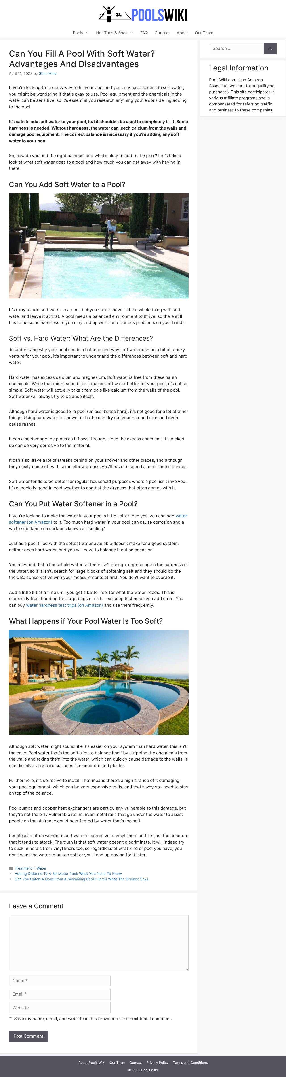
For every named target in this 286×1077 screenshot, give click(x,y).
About (182, 32)
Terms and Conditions (190, 1062)
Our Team (204, 32)
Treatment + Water (30, 868)
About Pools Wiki (91, 1062)
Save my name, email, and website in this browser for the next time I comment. (93, 1018)
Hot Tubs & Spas (111, 32)
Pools (78, 32)
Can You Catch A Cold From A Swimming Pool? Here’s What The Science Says (81, 879)
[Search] (270, 48)
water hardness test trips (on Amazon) (64, 605)
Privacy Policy (157, 1062)
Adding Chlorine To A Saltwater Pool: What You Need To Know (68, 873)
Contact (162, 32)
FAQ (144, 32)
